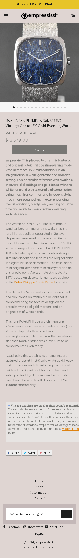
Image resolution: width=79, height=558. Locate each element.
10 (47, 107)
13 (58, 107)
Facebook (14, 527)
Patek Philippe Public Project (34, 282)
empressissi (44, 542)
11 (50, 107)
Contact (40, 498)
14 (61, 107)
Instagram (35, 527)
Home (39, 481)
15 (65, 107)
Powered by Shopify (38, 547)
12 (54, 107)
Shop (39, 487)
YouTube (56, 527)
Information (39, 493)
